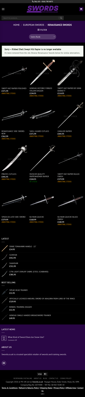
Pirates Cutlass (9, 174)
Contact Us (53, 378)
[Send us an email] (4, 363)
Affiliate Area (71, 388)
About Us (37, 378)
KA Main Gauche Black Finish (68, 218)
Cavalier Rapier (65, 131)
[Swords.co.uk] (42, 9)
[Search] (61, 18)
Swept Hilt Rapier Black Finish (68, 175)
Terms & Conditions (10, 388)
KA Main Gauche (37, 217)
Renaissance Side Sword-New (13, 132)
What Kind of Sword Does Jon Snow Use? (26, 337)
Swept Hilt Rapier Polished (14, 88)
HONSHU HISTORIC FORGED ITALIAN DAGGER (41, 89)
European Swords (33, 24)
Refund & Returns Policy (29, 388)
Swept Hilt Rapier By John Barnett (69, 89)
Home (16, 24)
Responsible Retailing (23, 378)
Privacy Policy (59, 388)
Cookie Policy (65, 378)
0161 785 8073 (47, 1)
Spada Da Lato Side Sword (14, 217)
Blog (45, 378)
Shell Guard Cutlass (39, 131)
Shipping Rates (46, 388)
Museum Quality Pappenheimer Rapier (39, 175)
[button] (3, 9)
